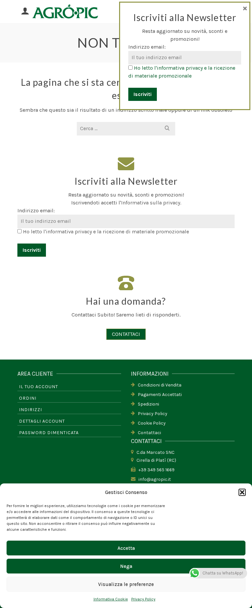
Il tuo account (38, 386)
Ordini (27, 398)
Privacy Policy (143, 599)
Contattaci (148, 432)
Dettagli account (42, 421)
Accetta (126, 548)
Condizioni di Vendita (158, 385)
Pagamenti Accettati (158, 394)
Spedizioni (147, 404)
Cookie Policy (150, 423)
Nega (126, 566)
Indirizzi (30, 409)
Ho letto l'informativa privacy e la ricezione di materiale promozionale (106, 231)
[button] (242, 492)
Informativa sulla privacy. (151, 202)
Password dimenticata (49, 432)
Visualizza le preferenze (126, 584)
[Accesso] (24, 11)
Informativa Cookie (111, 599)
